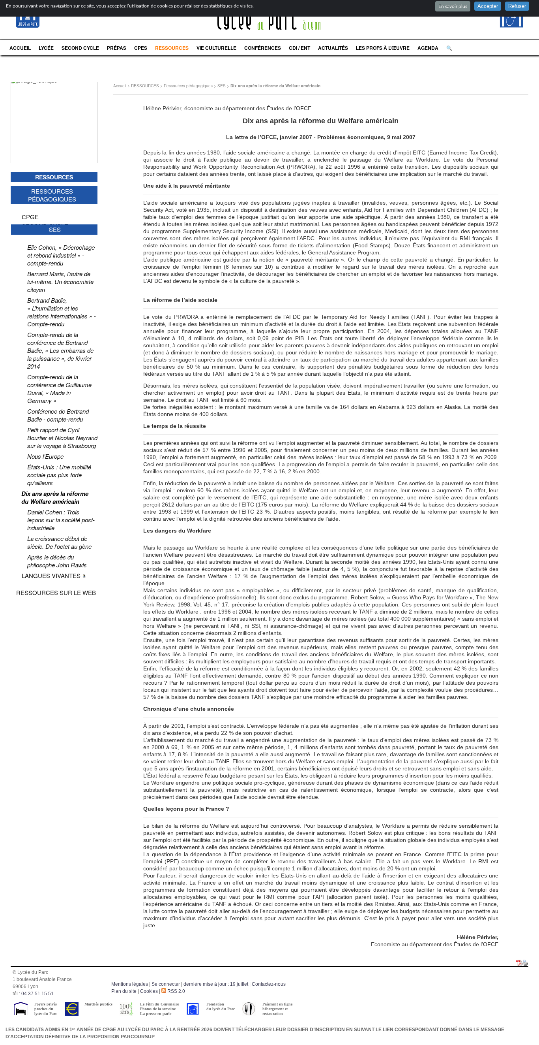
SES (221, 85)
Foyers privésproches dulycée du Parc (45, 1009)
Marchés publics (98, 1004)
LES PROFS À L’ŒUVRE (383, 47)
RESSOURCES (172, 47)
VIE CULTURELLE (216, 47)
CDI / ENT (299, 47)
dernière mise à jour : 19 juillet (215, 984)
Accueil (119, 85)
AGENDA (427, 47)
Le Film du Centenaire (159, 1004)
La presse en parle (155, 1013)
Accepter (487, 6)
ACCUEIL (20, 47)
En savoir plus (452, 6)
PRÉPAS (116, 47)
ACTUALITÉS (333, 47)
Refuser (517, 6)
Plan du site (124, 991)
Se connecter (166, 984)
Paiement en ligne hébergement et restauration (277, 1009)
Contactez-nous (269, 984)
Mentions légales (129, 984)
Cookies (149, 991)
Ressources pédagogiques (188, 85)
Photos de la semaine (158, 1009)
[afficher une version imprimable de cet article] (525, 964)
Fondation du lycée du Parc (220, 1006)
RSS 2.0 (175, 991)
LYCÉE (46, 47)
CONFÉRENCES (262, 47)
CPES (140, 47)
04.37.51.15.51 (37, 993)
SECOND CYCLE (80, 47)
